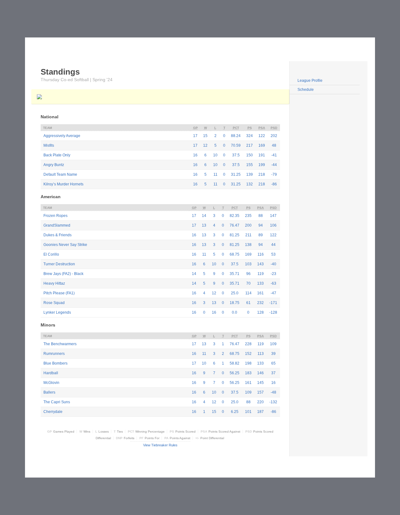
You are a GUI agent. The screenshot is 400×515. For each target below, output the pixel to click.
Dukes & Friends (57, 235)
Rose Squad (54, 303)
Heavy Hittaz (54, 283)
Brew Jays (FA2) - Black (63, 274)
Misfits (48, 145)
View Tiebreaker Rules (160, 445)
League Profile (310, 80)
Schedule (306, 89)
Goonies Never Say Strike (65, 245)
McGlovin (51, 382)
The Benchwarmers (60, 344)
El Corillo (51, 254)
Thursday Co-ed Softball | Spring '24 (76, 79)
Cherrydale (52, 412)
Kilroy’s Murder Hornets (63, 184)
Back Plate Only (56, 155)
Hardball (50, 373)
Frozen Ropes (55, 215)
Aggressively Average (61, 136)
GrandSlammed (56, 225)
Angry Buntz (53, 165)
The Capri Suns (56, 402)
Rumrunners (54, 353)
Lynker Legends (57, 312)
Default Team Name (60, 174)
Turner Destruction (59, 264)
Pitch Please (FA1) (59, 293)
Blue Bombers (55, 363)
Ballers (49, 392)
